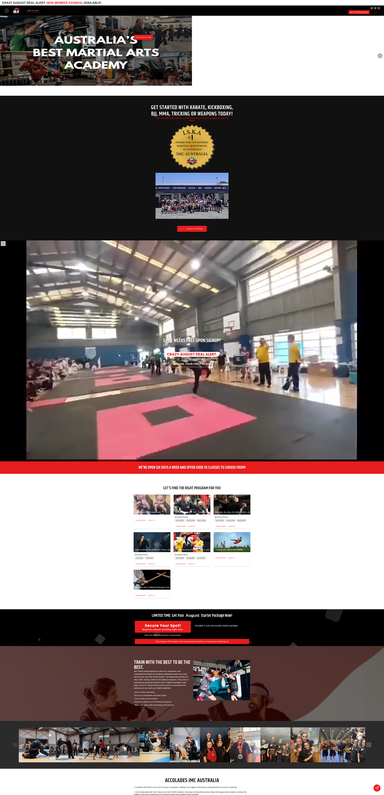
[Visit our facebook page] (375, 8)
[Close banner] (379, 2)
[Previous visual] (4, 55)
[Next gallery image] (368, 744)
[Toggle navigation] (6, 10)
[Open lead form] (377, 788)
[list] (221, 628)
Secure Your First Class (192, 363)
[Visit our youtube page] (379, 8)
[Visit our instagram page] (371, 8)
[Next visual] (380, 55)
